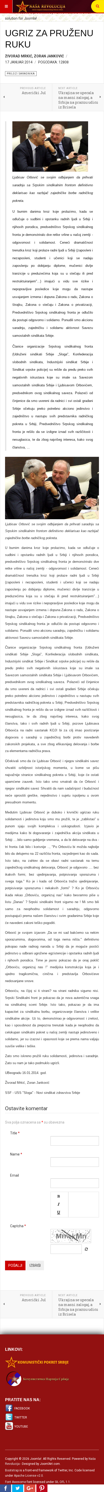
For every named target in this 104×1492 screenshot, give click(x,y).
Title (15, 1133)
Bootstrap (12, 1470)
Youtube (21, 1426)
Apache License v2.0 (28, 1475)
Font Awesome (15, 1482)
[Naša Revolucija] (40, 6)
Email (14, 1175)
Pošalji (15, 1265)
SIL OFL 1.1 (62, 1482)
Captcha (18, 1226)
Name (16, 1154)
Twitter (20, 1417)
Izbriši (35, 1265)
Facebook (22, 1408)
